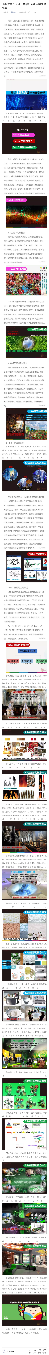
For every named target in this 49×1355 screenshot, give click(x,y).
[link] (10, 1351)
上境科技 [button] (13, 12)
